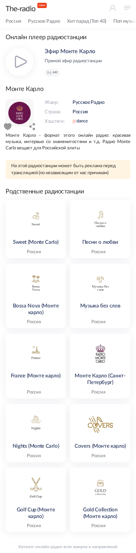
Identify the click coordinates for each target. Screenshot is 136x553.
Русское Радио (44, 21)
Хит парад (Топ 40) (86, 21)
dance (82, 121)
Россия (13, 21)
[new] (21, 9)
